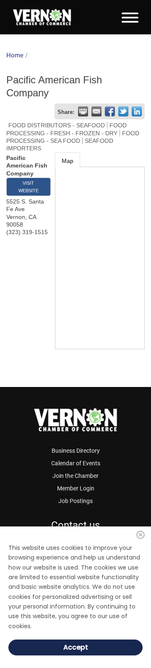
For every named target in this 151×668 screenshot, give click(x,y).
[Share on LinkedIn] (137, 111)
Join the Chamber (75, 475)
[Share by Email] (96, 111)
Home (14, 55)
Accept (75, 647)
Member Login (75, 488)
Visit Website (28, 187)
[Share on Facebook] (110, 111)
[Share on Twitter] (123, 111)
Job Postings (75, 501)
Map (67, 160)
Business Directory (76, 450)
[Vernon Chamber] (42, 17)
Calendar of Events (75, 463)
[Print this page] (83, 111)
